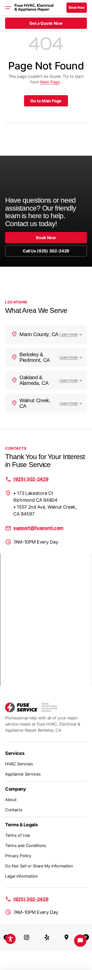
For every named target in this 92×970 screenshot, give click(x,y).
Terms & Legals (21, 824)
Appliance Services (22, 774)
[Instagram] (27, 937)
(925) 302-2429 (31, 479)
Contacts (13, 809)
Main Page (50, 81)
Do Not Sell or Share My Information (39, 865)
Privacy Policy (18, 855)
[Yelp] (47, 937)
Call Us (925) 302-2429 (46, 250)
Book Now (46, 237)
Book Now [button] (77, 7)
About (10, 799)
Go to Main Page (46, 100)
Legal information (21, 876)
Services (14, 753)
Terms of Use (17, 835)
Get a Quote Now (45, 23)
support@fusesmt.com (38, 528)
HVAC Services (19, 763)
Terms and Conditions (25, 845)
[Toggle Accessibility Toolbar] (10, 938)
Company (15, 789)
